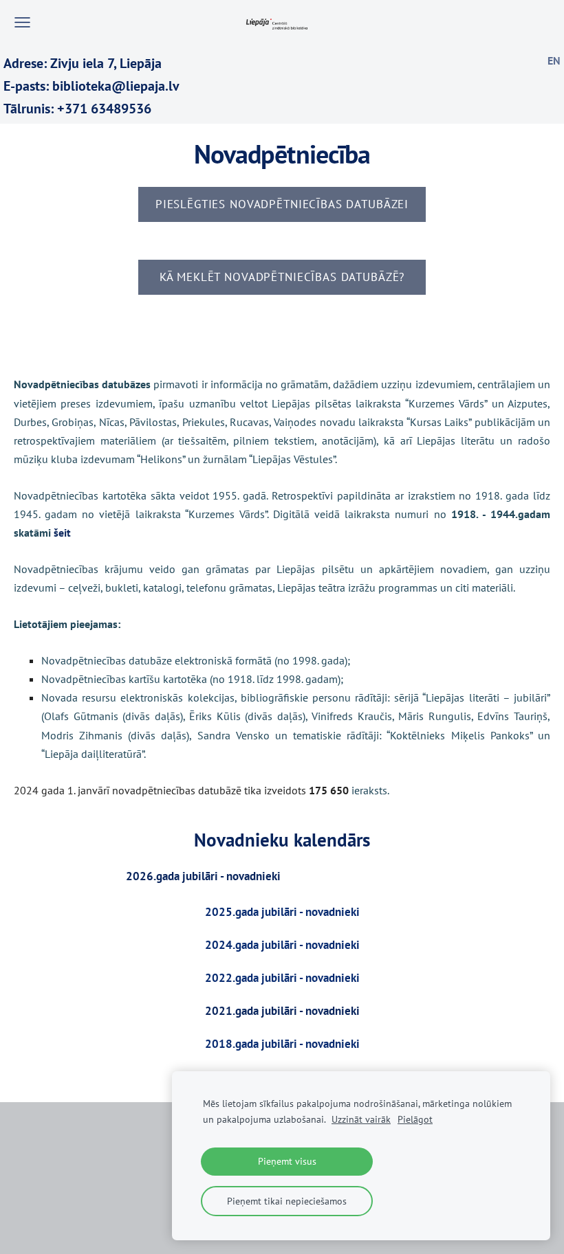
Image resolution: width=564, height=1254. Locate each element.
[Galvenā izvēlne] (22, 22)
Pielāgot (415, 1119)
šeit (62, 532)
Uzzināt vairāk (361, 1119)
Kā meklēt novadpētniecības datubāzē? (282, 276)
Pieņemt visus (287, 1160)
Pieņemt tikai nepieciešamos (287, 1200)
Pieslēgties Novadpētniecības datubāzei (282, 204)
